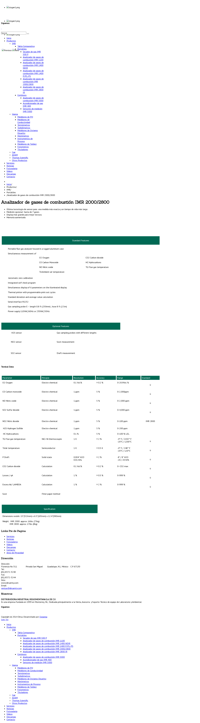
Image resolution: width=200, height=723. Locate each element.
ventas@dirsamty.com (11, 588)
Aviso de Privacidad (15, 552)
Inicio (9, 184)
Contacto (11, 550)
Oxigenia (43, 616)
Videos (10, 544)
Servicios (10, 536)
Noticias (10, 539)
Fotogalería (12, 541)
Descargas (11, 547)
